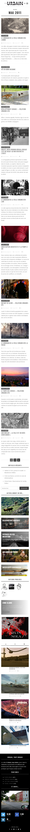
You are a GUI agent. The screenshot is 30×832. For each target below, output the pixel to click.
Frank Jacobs (5, 156)
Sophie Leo (5, 72)
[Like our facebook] (17, 815)
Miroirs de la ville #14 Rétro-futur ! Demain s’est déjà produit (17, 719)
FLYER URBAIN (5, 35)
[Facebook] (9, 829)
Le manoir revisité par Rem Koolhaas (17, 745)
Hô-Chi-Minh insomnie (8, 69)
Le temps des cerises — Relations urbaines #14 (12, 392)
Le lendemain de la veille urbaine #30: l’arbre (13, 39)
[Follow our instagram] (3, 820)
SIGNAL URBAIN (5, 244)
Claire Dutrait (6, 114)
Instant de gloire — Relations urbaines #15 (14, 304)
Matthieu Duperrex (7, 43)
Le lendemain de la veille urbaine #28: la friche (14, 344)
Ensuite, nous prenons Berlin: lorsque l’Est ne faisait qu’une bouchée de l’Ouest (14, 151)
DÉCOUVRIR (6, 559)
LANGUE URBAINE (5, 67)
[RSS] (20, 829)
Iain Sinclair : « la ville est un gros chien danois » (13, 434)
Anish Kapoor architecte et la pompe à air (14, 248)
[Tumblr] (16, 829)
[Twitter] (18, 829)
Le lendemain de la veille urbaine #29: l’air (13, 200)
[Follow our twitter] (3, 815)
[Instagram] (14, 829)
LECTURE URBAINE (6, 147)
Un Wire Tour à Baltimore (15, 808)
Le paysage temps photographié (16, 694)
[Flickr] (12, 829)
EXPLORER (5, 544)
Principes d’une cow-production (15, 513)
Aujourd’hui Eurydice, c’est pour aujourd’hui (17, 668)
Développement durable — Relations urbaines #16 (13, 110)
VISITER (4, 526)
